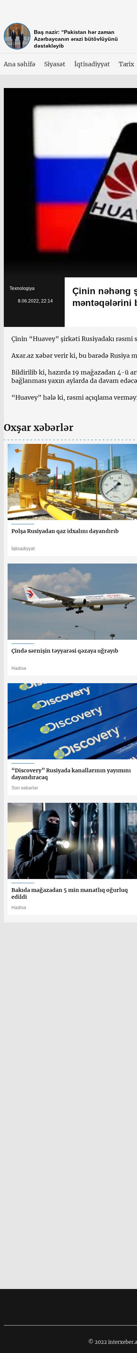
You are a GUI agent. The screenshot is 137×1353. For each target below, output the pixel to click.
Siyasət (55, 64)
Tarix (127, 64)
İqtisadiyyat (92, 64)
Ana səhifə (19, 64)
